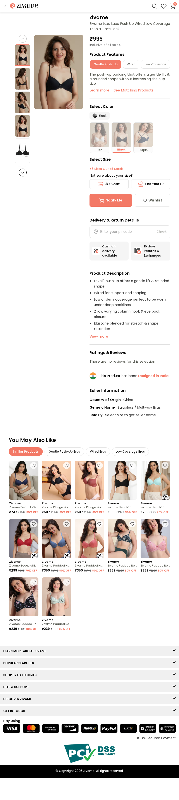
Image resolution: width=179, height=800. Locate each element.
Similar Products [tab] (26, 451)
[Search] (154, 6)
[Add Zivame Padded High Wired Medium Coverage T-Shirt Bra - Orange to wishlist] (99, 523)
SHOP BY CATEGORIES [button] (21, 675)
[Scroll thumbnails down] (23, 172)
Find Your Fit (154, 184)
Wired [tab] (131, 64)
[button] (5, 6)
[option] (22, 55)
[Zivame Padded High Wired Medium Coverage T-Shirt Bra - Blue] (56, 538)
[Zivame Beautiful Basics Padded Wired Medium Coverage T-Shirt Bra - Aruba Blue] (155, 480)
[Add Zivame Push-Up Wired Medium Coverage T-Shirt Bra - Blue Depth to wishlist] (33, 465)
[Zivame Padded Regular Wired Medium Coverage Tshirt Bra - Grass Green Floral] (56, 596)
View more (99, 336)
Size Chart (112, 184)
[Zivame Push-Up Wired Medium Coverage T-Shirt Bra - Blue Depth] (23, 480)
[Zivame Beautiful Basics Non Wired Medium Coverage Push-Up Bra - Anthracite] (122, 480)
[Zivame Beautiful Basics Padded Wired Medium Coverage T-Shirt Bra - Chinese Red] (23, 538)
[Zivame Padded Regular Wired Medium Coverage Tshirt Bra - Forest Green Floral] (122, 538)
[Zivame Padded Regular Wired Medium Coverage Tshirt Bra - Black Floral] (23, 596)
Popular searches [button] (19, 663)
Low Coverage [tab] (155, 64)
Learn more (99, 90)
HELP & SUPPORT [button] (17, 687)
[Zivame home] (24, 6)
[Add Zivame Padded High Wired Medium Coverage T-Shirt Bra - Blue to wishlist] (66, 523)
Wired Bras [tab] (98, 451)
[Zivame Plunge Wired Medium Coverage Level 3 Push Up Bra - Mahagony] (89, 480)
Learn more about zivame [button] (25, 651)
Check (162, 231)
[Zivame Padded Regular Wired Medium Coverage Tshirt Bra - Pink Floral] (155, 538)
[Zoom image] (59, 72)
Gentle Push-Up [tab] (106, 64)
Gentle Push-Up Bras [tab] (64, 451)
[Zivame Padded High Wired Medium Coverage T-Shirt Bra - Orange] (89, 538)
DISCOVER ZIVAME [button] (18, 699)
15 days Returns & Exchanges (152, 251)
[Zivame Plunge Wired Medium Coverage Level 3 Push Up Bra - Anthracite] (56, 480)
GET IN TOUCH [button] (15, 711)
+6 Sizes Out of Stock (106, 169)
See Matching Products (133, 90)
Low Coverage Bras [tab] (130, 451)
